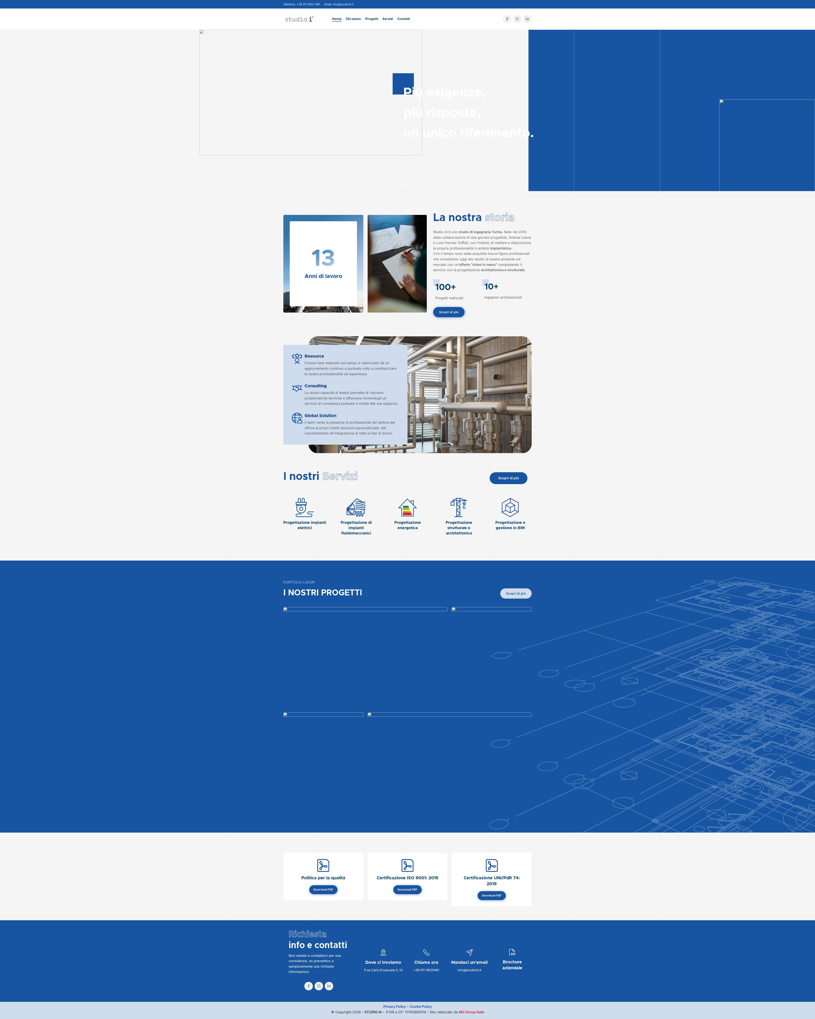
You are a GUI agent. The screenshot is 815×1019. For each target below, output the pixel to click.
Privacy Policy (394, 1006)
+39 (416, 970)
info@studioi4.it (343, 4)
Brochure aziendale (512, 965)
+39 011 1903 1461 (308, 4)
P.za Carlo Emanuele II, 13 (383, 970)
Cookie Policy (421, 1006)
